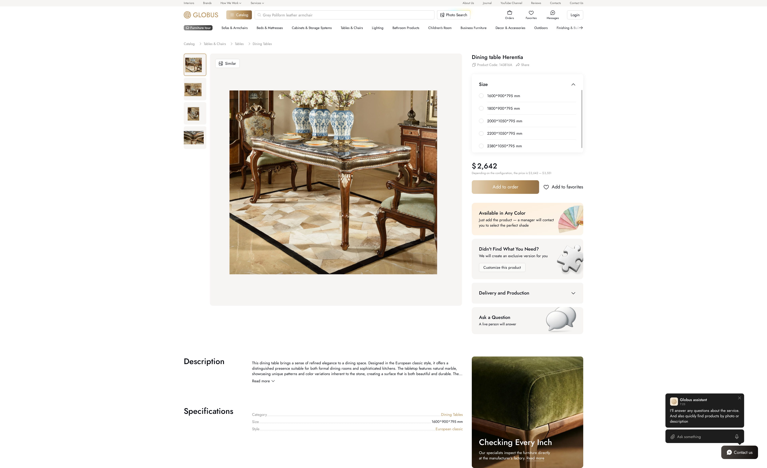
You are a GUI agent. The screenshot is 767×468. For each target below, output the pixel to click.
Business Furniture (474, 27)
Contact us (743, 452)
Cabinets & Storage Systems (312, 27)
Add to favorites (567, 186)
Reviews (536, 3)
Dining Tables (452, 414)
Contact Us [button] (576, 3)
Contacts (555, 3)
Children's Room (440, 27)
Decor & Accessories (510, 27)
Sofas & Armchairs (235, 27)
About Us (468, 3)
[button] (509, 12)
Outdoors (541, 27)
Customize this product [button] (502, 267)
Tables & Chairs (352, 27)
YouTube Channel (511, 3)
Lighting (378, 27)
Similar (230, 63)
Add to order (505, 186)
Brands (207, 3)
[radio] (481, 96)
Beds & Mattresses (270, 27)
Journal (487, 3)
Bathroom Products (405, 27)
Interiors (189, 3)
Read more (261, 381)
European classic (449, 429)
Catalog (242, 15)
